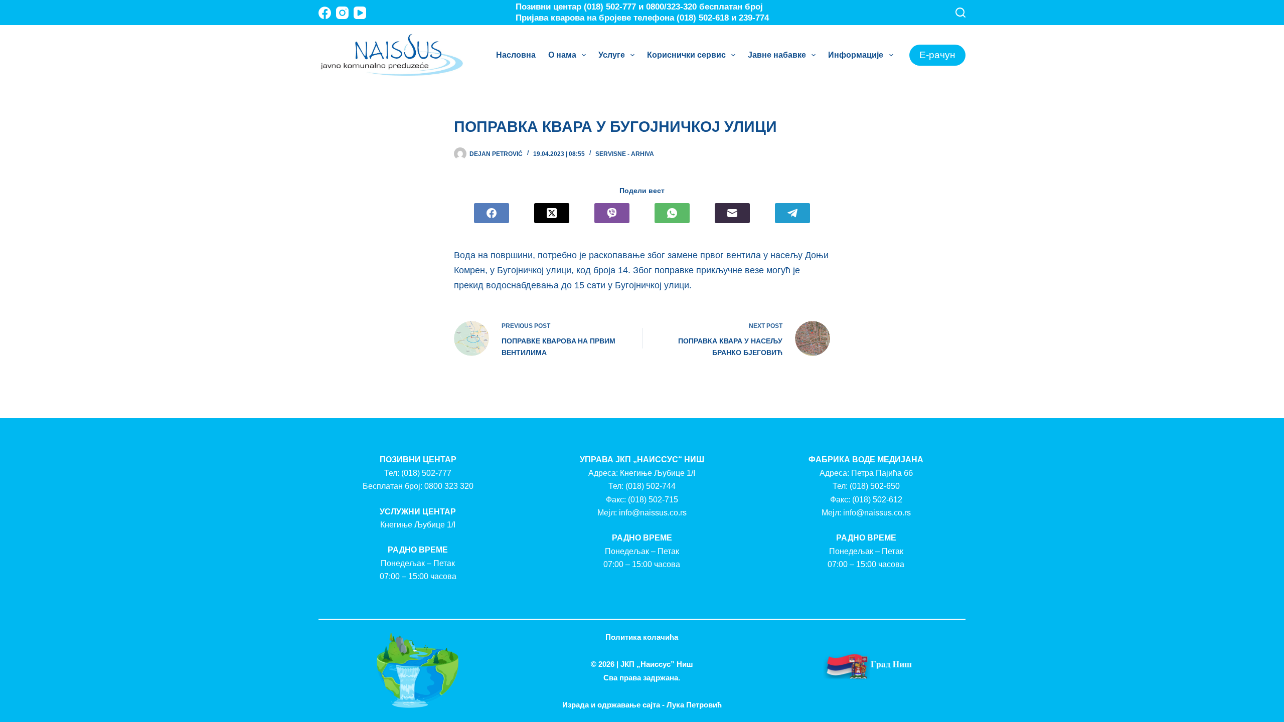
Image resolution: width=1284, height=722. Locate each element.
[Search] (960, 13)
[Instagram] (342, 13)
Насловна (516, 55)
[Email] (732, 213)
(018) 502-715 (653, 499)
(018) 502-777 (426, 473)
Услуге (611, 55)
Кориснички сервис (686, 55)
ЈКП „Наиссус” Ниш (656, 664)
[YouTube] (360, 13)
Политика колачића (641, 637)
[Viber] (611, 213)
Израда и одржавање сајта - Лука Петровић (642, 704)
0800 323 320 (448, 486)
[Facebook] (324, 13)
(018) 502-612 (877, 499)
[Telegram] (792, 213)
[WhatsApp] (672, 213)
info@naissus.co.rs (653, 512)
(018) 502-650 (875, 486)
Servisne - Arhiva (624, 153)
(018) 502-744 (650, 486)
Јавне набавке (777, 55)
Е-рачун (937, 55)
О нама (562, 55)
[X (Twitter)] (551, 213)
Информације (855, 55)
